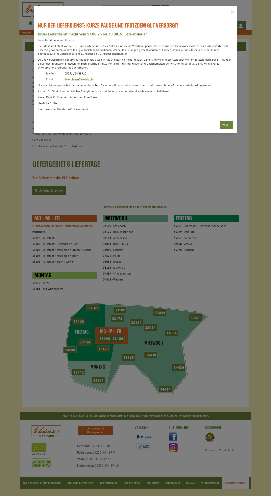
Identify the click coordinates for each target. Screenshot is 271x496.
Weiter (226, 125)
